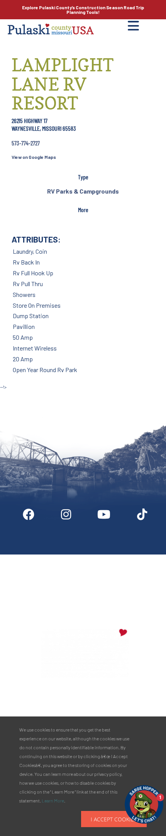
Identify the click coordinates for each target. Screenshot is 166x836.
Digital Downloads (41, 557)
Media (142, 557)
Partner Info (99, 557)
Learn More (53, 800)
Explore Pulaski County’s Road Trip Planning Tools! (83, 10)
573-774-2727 (26, 143)
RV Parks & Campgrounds (83, 191)
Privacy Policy (85, 592)
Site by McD (14, 395)
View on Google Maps (34, 157)
